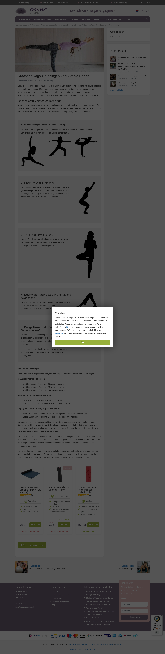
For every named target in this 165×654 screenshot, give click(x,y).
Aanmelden (134, 617)
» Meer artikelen (117, 90)
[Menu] (161, 616)
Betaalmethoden (58, 598)
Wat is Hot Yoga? (92, 618)
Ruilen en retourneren (60, 602)
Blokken (75, 19)
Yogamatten (22, 19)
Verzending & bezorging (61, 595)
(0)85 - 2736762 (144, 3)
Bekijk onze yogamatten (32, 545)
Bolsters (86, 19)
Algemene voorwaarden (77, 644)
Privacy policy (107, 644)
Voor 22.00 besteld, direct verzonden (55, 3)
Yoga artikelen (119, 50)
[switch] (157, 632)
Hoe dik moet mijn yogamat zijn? (98, 604)
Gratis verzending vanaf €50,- (90, 3)
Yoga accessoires (112, 19)
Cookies (118, 644)
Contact (55, 591)
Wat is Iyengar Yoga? (94, 608)
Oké (82, 342)
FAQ (53, 605)
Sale (128, 19)
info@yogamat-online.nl (24, 607)
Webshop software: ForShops (82, 649)
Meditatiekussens (42, 19)
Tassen (97, 19)
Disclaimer (94, 644)
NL (139, 11)
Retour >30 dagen (24, 3)
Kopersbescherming (119, 3)
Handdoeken (61, 19)
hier (67, 327)
